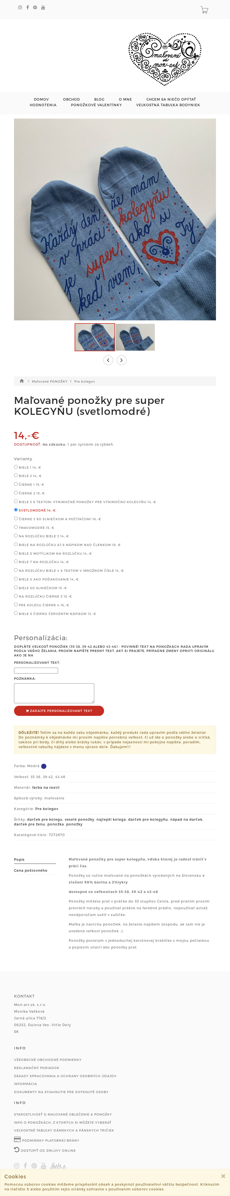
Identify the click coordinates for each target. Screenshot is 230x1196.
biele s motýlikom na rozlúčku (55, 553)
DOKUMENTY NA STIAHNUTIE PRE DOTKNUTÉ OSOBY (61, 1092)
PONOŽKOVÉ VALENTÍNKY (96, 105)
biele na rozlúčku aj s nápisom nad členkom (69, 545)
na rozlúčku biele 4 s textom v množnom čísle (71, 570)
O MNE (125, 99)
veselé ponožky (79, 819)
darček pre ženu (29, 824)
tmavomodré (36, 527)
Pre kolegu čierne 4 (43, 605)
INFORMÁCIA (25, 1084)
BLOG (99, 99)
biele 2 (30, 476)
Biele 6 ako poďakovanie (48, 579)
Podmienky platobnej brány (50, 1140)
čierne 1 (31, 484)
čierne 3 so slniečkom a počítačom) (59, 519)
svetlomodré (37, 510)
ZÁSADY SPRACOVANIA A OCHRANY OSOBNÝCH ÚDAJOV (65, 1076)
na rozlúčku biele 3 (43, 536)
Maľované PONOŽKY (50, 381)
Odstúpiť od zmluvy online (48, 1150)
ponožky (74, 824)
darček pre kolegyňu (148, 819)
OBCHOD (71, 99)
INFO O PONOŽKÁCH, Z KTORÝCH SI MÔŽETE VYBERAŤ (62, 1122)
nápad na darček (186, 819)
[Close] (223, 1176)
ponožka (55, 824)
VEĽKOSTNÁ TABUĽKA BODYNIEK (168, 105)
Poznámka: (25, 678)
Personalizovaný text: (37, 662)
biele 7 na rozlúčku (43, 562)
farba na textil (46, 787)
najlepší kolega (111, 819)
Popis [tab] (19, 859)
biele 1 (29, 467)
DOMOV (41, 99)
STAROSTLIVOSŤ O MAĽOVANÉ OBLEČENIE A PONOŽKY (63, 1114)
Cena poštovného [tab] (31, 870)
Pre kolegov (84, 381)
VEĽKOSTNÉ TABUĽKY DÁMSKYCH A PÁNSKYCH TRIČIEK (64, 1130)
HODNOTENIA (43, 105)
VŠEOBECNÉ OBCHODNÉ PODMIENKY (48, 1059)
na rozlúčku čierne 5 (45, 596)
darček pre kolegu (45, 819)
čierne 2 (31, 493)
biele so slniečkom (42, 588)
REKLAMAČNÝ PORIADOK (36, 1068)
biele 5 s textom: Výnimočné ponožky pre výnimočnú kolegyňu (87, 502)
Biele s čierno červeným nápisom (57, 614)
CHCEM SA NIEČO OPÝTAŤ (171, 99)
